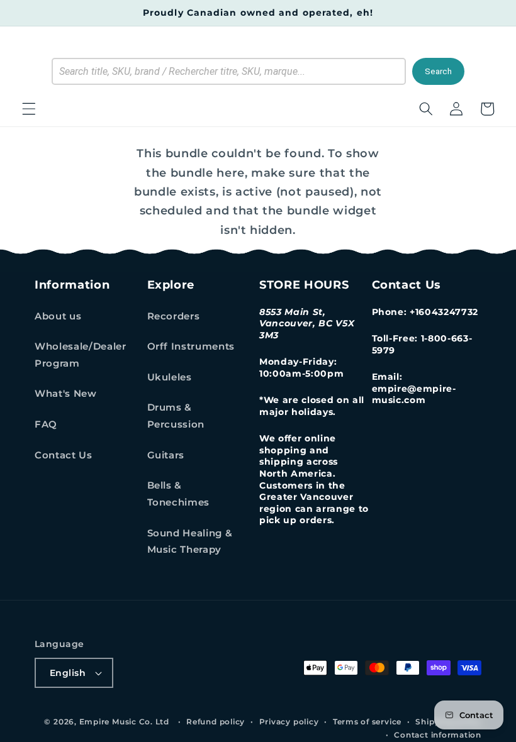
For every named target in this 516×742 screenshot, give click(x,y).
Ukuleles (169, 377)
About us (58, 316)
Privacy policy (289, 721)
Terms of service (367, 721)
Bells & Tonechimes (178, 493)
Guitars (166, 455)
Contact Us (64, 455)
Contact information (437, 734)
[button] (29, 109)
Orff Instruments (191, 346)
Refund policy (215, 721)
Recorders (173, 316)
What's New (66, 393)
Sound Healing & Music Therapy (190, 541)
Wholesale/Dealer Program (80, 354)
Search (438, 71)
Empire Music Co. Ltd (124, 721)
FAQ (46, 424)
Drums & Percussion (176, 415)
